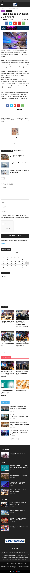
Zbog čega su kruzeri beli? (18, 163)
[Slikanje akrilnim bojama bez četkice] (5, 528)
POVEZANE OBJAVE (7, 150)
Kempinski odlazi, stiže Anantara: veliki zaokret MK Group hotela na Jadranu (19, 475)
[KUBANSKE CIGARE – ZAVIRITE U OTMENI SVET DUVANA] (4, 520)
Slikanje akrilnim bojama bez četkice (19, 526)
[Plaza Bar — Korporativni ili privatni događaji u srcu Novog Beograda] (5, 417)
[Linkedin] (15, 143)
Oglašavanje (13, 563)
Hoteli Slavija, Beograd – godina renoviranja (23, 119)
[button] (28, 4)
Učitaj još (14, 438)
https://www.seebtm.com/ (15, 140)
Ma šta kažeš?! (9, 10)
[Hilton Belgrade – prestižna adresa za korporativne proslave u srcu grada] (5, 433)
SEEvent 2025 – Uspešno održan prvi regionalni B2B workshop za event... (22, 373)
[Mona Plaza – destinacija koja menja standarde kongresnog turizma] (5, 408)
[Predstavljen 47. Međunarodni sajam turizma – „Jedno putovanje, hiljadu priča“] (22, 315)
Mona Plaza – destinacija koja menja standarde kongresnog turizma (18, 408)
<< (3, 253)
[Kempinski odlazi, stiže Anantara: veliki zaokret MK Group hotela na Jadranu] (5, 476)
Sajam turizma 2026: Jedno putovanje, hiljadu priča (7, 343)
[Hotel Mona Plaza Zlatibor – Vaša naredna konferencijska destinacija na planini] (5, 424)
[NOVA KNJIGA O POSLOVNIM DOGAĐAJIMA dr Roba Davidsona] (5, 484)
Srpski (12, 571)
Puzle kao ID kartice (21, 390)
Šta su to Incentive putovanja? (17, 510)
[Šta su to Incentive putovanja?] (5, 512)
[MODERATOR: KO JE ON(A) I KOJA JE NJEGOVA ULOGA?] (5, 504)
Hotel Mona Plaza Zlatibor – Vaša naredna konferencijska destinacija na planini (19, 424)
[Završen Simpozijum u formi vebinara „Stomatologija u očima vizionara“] (7, 384)
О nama (7, 563)
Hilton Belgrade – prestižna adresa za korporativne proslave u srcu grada (19, 432)
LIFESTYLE (3, 10)
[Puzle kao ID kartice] (22, 384)
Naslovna (3, 8)
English (18, 571)
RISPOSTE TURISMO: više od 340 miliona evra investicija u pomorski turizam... (19, 467)
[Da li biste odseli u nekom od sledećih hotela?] (5, 157)
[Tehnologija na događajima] (5, 455)
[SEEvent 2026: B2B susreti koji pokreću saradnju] (7, 315)
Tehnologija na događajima (17, 453)
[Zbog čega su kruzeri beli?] (5, 165)
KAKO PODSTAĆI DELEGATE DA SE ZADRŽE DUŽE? (8, 119)
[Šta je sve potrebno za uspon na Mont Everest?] (5, 172)
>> (27, 253)
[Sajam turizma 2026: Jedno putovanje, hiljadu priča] (7, 336)
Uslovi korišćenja (22, 563)
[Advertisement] (15, 292)
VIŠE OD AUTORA (18, 150)
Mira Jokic (4, 19)
